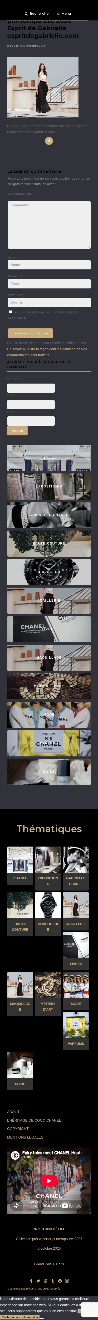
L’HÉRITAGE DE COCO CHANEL (34, 1120)
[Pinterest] (60, 1281)
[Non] (42, 1318)
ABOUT (13, 1112)
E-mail (15, 276)
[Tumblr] (52, 1281)
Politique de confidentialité (20, 1317)
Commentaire (21, 193)
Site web (16, 295)
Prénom (14, 378)
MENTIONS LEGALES (25, 1137)
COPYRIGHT (18, 1129)
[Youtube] (45, 1281)
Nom (13, 257)
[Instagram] (67, 1281)
